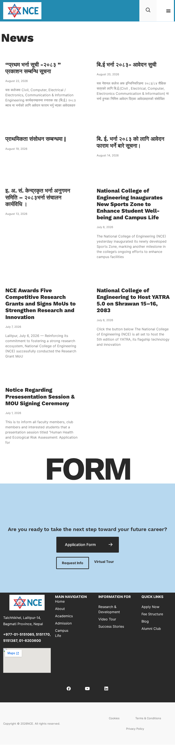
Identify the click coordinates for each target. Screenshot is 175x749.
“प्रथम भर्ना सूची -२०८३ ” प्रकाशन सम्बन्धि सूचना (33, 67)
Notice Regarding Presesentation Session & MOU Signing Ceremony (40, 396)
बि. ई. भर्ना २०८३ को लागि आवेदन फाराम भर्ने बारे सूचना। (130, 142)
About (60, 609)
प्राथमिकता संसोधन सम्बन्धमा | (35, 139)
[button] (168, 10)
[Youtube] (87, 688)
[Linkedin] (106, 688)
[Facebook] (68, 688)
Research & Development (109, 609)
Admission (62, 623)
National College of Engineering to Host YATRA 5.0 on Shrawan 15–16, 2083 (133, 300)
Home (60, 601)
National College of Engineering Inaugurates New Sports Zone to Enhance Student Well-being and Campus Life (130, 204)
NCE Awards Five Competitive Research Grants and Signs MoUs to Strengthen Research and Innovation (40, 303)
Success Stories (111, 626)
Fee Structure (152, 614)
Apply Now (150, 607)
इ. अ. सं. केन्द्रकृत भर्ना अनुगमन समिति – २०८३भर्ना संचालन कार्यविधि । (37, 197)
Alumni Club (151, 628)
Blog (145, 621)
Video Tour (107, 619)
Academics (62, 616)
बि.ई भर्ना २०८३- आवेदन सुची (126, 64)
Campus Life (61, 633)
